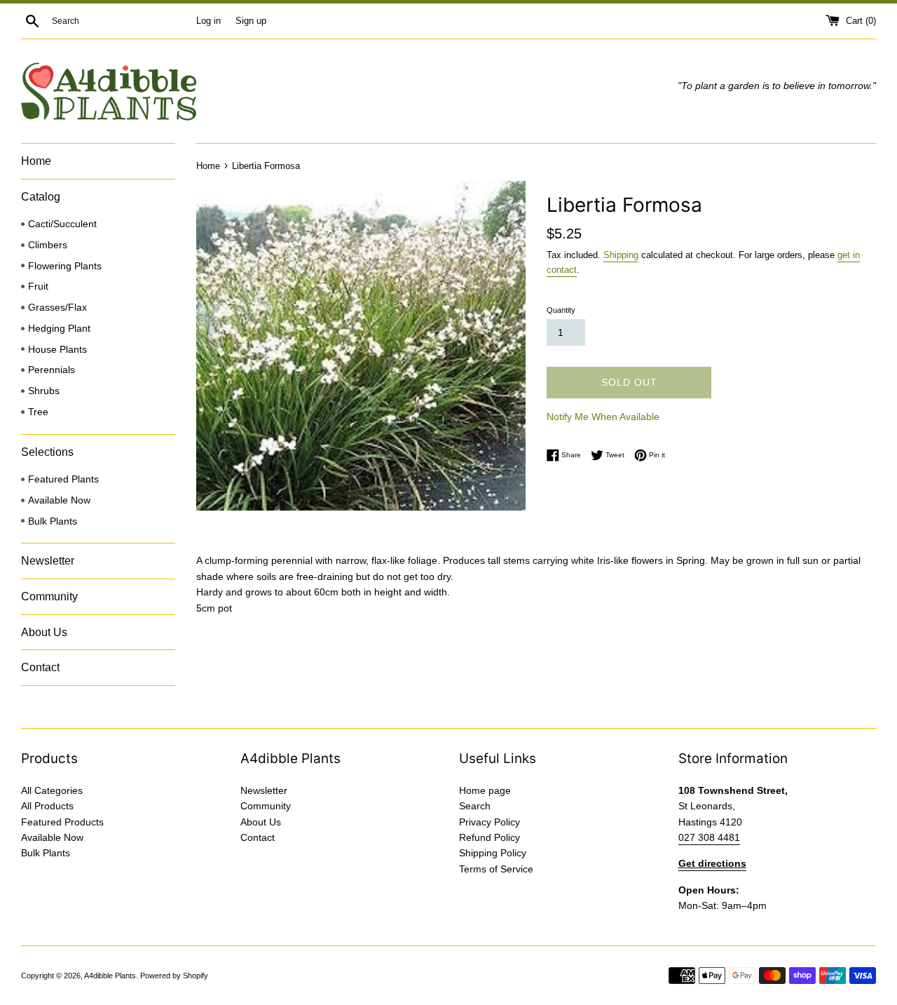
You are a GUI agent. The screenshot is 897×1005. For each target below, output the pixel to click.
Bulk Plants (52, 521)
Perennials (51, 370)
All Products (47, 805)
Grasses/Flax (57, 307)
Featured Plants (63, 479)
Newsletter (47, 561)
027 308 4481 (709, 837)
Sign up (250, 21)
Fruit (38, 286)
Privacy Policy (489, 822)
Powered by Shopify (174, 975)
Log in (208, 21)
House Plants (57, 349)
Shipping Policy (492, 852)
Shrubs (44, 391)
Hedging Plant (59, 328)
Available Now (59, 500)
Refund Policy (489, 837)
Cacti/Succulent (62, 224)
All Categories (52, 790)
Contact (40, 667)
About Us (44, 632)
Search (475, 805)
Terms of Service (496, 869)
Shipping (620, 255)
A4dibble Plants (110, 975)
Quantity (561, 310)
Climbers (47, 245)
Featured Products (62, 822)
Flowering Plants (65, 266)
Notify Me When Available (603, 416)
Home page (485, 790)
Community (49, 596)
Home (36, 161)
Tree (38, 412)
